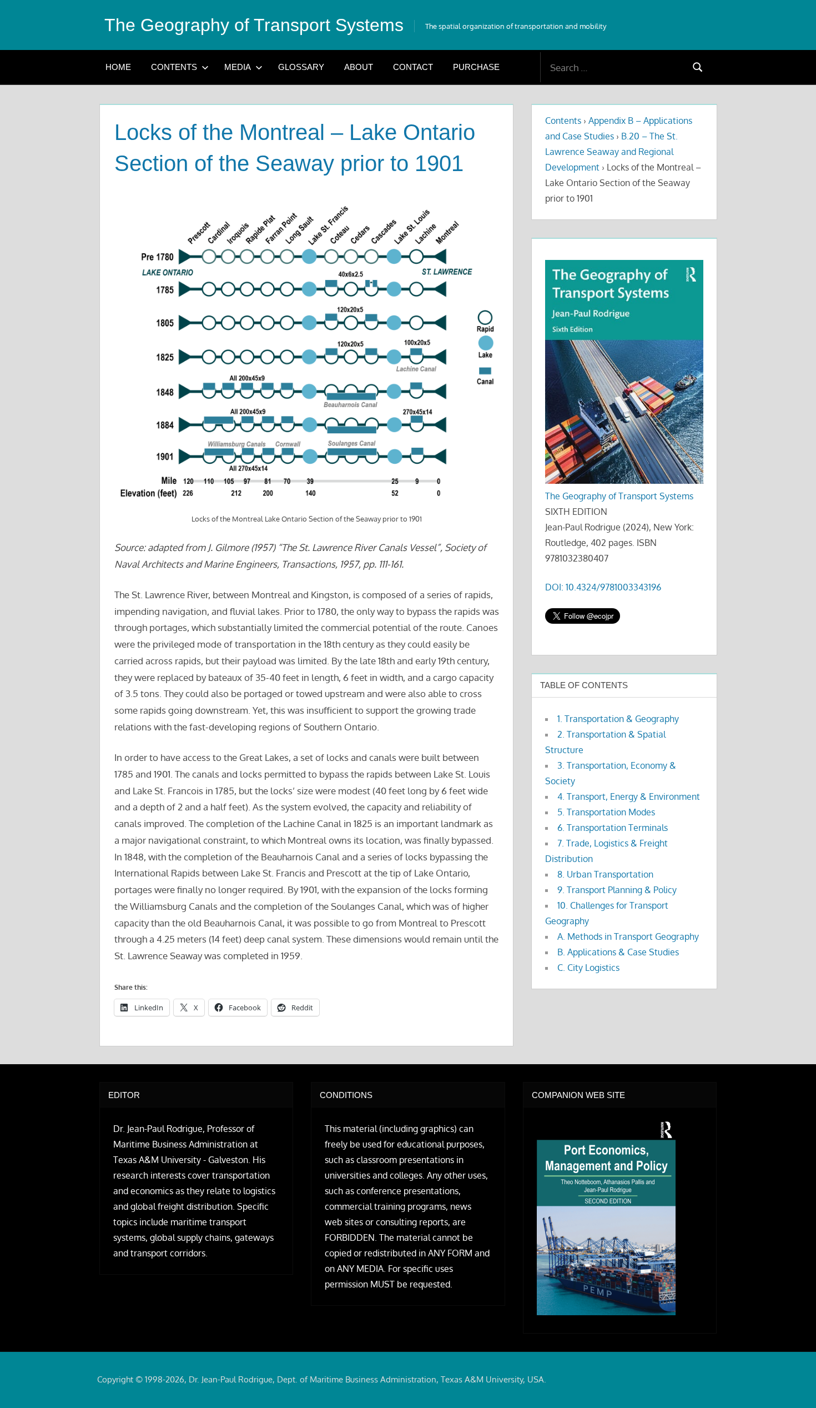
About (358, 67)
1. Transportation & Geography (618, 718)
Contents (174, 67)
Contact (413, 67)
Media (237, 67)
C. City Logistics (588, 967)
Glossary (301, 67)
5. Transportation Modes (606, 812)
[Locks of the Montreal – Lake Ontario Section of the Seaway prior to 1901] (306, 351)
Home (118, 67)
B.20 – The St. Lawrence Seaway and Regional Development (611, 152)
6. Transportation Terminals (612, 827)
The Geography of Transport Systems (254, 25)
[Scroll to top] (789, 1381)
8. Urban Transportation (605, 874)
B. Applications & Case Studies (618, 952)
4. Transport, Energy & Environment (628, 796)
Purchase (476, 67)
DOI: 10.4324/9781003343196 (603, 587)
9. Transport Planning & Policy (617, 889)
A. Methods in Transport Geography (628, 936)
